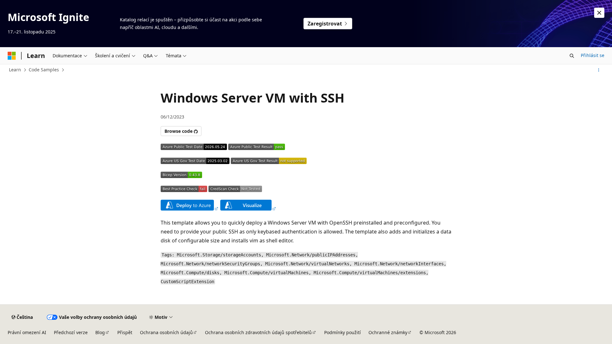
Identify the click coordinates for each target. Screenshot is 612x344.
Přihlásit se (592, 55)
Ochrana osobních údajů (166, 332)
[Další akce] (598, 70)
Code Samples (44, 70)
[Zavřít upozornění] (599, 13)
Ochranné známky (387, 332)
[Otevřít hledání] (571, 55)
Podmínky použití (342, 332)
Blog (100, 332)
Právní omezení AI (27, 332)
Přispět (124, 332)
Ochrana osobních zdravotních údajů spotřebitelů (258, 332)
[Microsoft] (12, 56)
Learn (15, 70)
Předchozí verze (71, 332)
